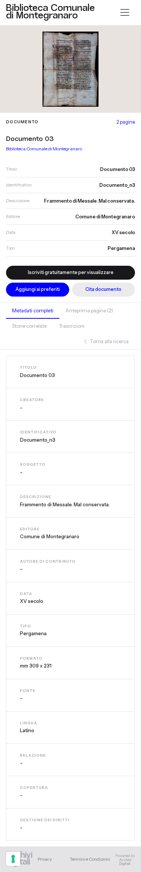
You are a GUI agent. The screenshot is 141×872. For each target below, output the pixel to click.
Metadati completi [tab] (32, 310)
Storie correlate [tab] (29, 326)
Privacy (45, 859)
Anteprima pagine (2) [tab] (89, 310)
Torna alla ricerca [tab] (109, 341)
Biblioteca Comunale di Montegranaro (44, 148)
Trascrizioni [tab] (72, 326)
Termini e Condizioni (90, 859)
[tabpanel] (70, 598)
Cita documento (103, 289)
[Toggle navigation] (125, 12)
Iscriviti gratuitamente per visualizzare (71, 272)
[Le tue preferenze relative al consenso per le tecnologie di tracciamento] (13, 859)
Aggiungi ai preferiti (37, 289)
